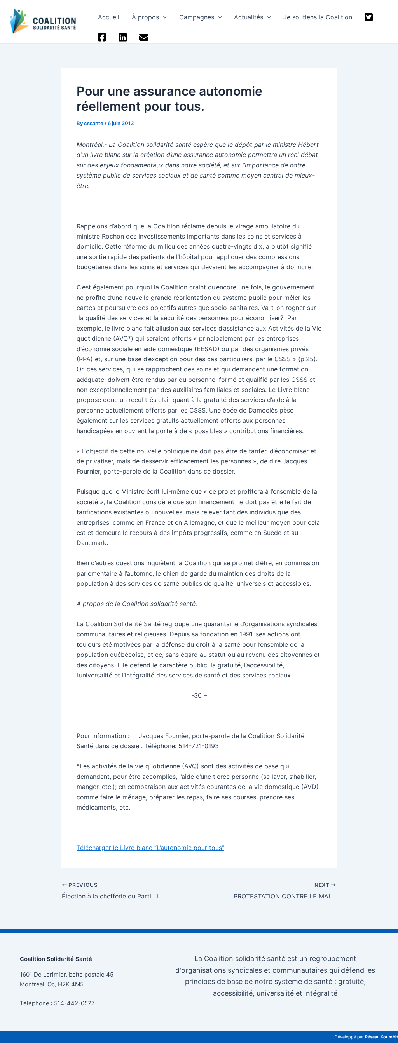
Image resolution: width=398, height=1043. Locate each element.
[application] (163, 17)
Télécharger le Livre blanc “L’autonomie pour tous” (150, 847)
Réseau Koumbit (381, 1037)
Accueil (108, 17)
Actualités (248, 17)
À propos (145, 17)
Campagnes (196, 17)
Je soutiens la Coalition (317, 17)
